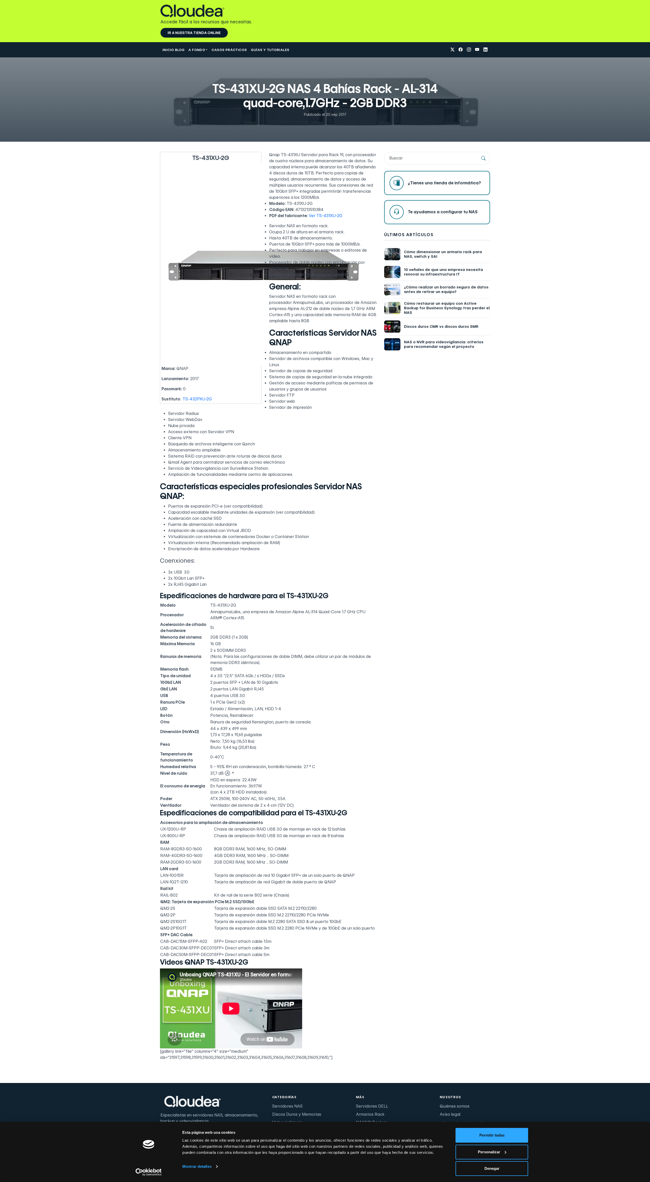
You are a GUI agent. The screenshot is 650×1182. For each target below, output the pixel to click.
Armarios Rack (370, 1114)
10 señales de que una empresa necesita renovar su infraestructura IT (443, 272)
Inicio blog (173, 49)
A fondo (196, 49)
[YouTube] (477, 50)
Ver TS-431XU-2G (325, 215)
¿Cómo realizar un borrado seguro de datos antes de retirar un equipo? (446, 289)
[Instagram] (469, 50)
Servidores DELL (372, 1106)
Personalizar (489, 1152)
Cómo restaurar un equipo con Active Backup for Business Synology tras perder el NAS (447, 308)
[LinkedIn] (485, 50)
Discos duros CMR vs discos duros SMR (441, 326)
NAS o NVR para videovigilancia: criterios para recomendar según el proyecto (443, 344)
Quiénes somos (454, 1106)
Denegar (491, 1168)
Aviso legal (450, 1114)
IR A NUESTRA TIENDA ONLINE (194, 33)
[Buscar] (483, 158)
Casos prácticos (229, 49)
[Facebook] (461, 50)
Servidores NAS (287, 1106)
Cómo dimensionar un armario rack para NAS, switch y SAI (443, 254)
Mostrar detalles (197, 1166)
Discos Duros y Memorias (296, 1114)
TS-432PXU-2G (197, 399)
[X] (452, 50)
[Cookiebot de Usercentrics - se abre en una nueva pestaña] (148, 1172)
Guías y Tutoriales (270, 49)
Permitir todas (492, 1135)
